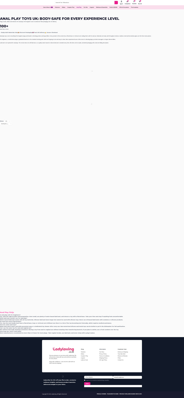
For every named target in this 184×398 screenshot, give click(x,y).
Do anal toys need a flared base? (10, 321)
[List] (4, 116)
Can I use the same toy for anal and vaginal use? (15, 328)
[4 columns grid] (1, 116)
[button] (121, 3)
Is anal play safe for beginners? (10, 315)
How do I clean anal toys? (8, 324)
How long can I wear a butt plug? (10, 331)
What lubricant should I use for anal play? (13, 318)
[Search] (116, 2)
